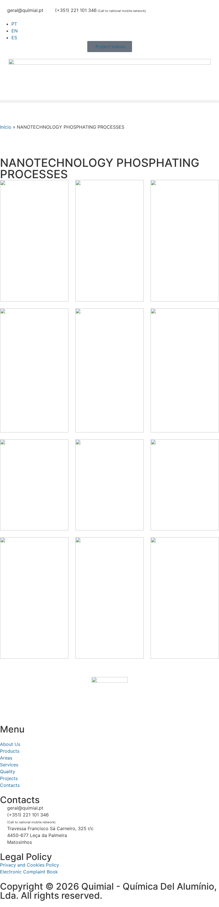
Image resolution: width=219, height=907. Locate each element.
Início (5, 127)
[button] (109, 101)
